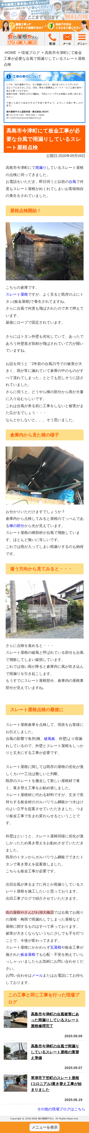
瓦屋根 (55, 947)
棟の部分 (16, 526)
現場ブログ (30, 52)
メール (37, 975)
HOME (10, 52)
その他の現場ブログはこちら (61, 1109)
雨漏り (40, 167)
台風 (72, 181)
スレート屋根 (17, 294)
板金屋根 (28, 954)
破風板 (49, 738)
